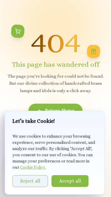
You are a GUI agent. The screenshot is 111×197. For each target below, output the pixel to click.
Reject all (30, 181)
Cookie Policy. (33, 167)
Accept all (70, 181)
